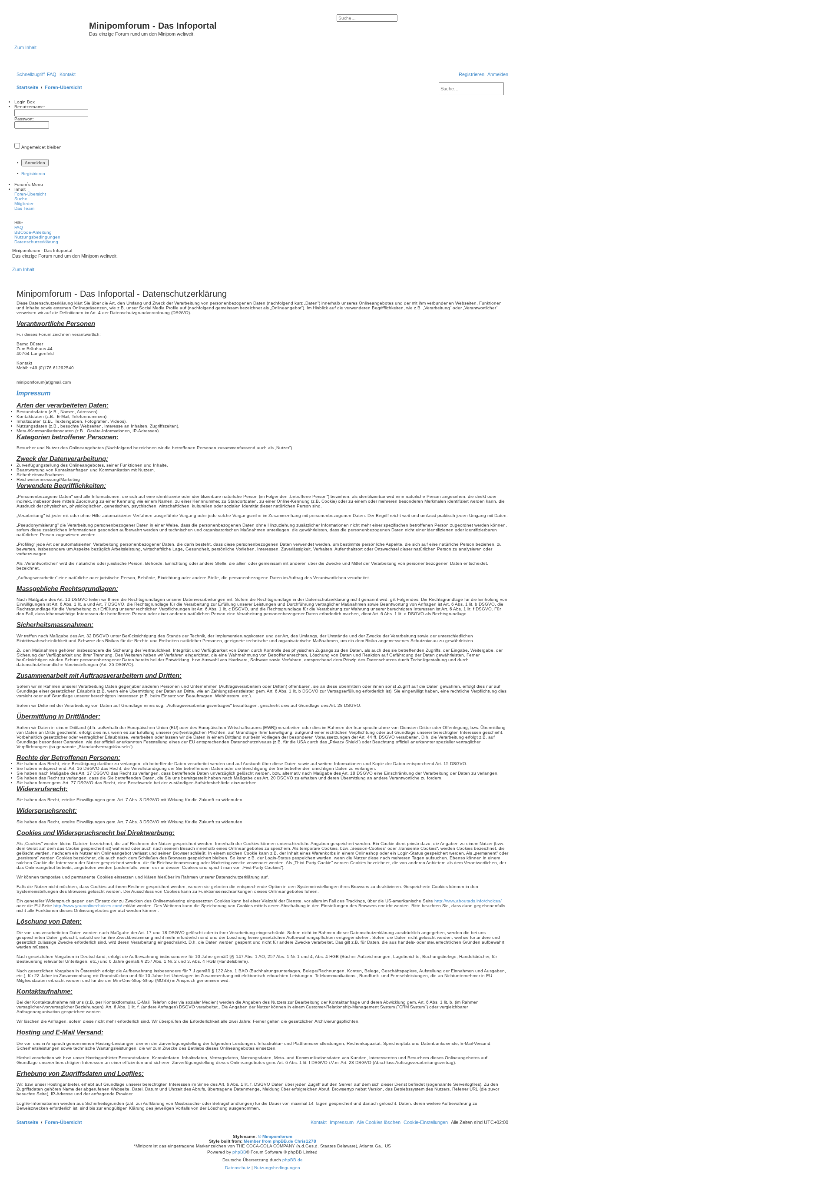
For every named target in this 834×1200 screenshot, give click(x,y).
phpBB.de (292, 1159)
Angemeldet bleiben (41, 147)
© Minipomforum (275, 1136)
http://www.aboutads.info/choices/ (468, 900)
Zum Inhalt (25, 47)
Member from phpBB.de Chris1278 (280, 1141)
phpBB (239, 1152)
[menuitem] (51, 74)
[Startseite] (51, 28)
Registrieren (33, 173)
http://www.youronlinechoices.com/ (87, 905)
